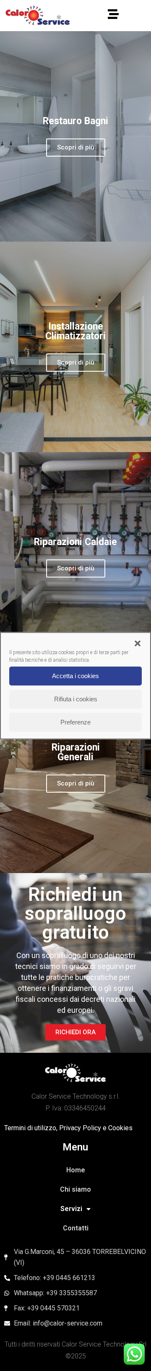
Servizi (71, 1209)
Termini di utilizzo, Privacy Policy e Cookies (68, 1128)
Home (75, 1170)
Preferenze (75, 722)
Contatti (76, 1228)
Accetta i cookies (75, 675)
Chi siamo (75, 1189)
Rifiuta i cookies (75, 699)
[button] (137, 643)
